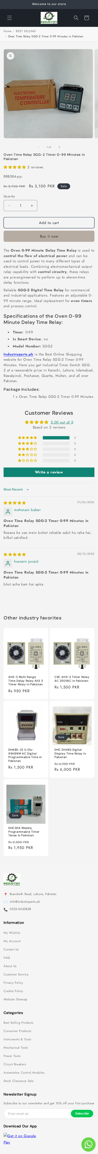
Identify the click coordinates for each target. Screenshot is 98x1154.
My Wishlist (12, 933)
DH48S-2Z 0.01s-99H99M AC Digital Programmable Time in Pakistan (25, 755)
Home (7, 31)
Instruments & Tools (17, 1039)
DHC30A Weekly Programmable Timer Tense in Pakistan (24, 831)
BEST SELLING (26, 31)
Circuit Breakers (15, 1064)
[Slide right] (59, 147)
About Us (10, 966)
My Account (12, 941)
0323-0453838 (20, 909)
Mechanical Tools (16, 1048)
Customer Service (16, 974)
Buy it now (49, 236)
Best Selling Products (19, 1023)
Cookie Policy (13, 991)
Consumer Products (17, 1031)
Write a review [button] (49, 472)
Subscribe (82, 1113)
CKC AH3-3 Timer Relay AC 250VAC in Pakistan (71, 679)
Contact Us (11, 949)
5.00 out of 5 (62, 422)
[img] (15, 503)
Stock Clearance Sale (19, 1081)
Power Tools (12, 1056)
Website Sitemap (15, 999)
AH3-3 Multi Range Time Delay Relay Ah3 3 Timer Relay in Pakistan (25, 680)
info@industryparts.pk (25, 902)
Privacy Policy (13, 983)
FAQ (7, 958)
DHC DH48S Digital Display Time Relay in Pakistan (70, 753)
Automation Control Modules (24, 1073)
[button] (9, 18)
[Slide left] (38, 147)
